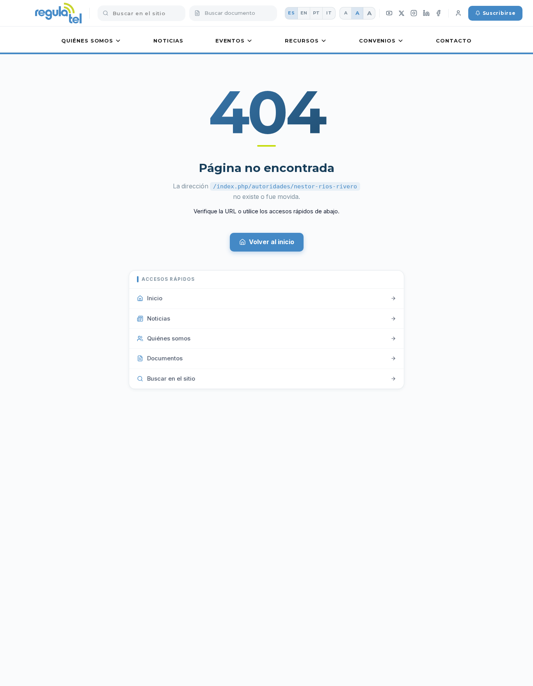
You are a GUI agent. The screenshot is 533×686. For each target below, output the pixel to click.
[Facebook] (438, 13)
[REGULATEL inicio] (58, 13)
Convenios (377, 40)
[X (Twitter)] (401, 13)
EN (303, 13)
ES (291, 13)
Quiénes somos (87, 40)
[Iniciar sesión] (458, 13)
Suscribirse (499, 13)
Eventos (230, 40)
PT (316, 13)
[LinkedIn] (426, 13)
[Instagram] (414, 13)
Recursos (301, 40)
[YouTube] (389, 13)
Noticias (168, 40)
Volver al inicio (271, 242)
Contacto (453, 40)
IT (329, 13)
